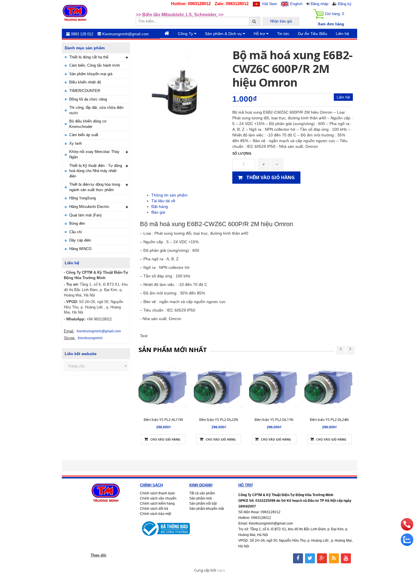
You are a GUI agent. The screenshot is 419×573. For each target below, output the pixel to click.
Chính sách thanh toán (157, 493)
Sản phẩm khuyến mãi (206, 509)
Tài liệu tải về (163, 200)
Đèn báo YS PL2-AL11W (163, 419)
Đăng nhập (319, 4)
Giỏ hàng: (334, 14)
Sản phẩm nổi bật (203, 504)
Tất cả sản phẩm (202, 493)
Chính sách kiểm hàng (157, 504)
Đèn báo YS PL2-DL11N (274, 419)
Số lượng (241, 153)
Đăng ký (344, 4)
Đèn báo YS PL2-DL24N (329, 419)
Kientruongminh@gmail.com (99, 331)
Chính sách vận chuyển (158, 498)
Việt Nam (269, 4)
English (296, 4)
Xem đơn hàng (331, 24)
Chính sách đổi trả (154, 509)
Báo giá (158, 212)
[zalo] (407, 544)
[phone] (407, 529)
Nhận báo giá (281, 21)
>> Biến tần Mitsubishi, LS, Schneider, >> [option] (179, 12)
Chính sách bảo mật (155, 514)
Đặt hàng (159, 206)
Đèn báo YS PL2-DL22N (218, 419)
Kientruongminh (90, 338)
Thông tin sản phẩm (169, 195)
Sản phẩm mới (200, 498)
